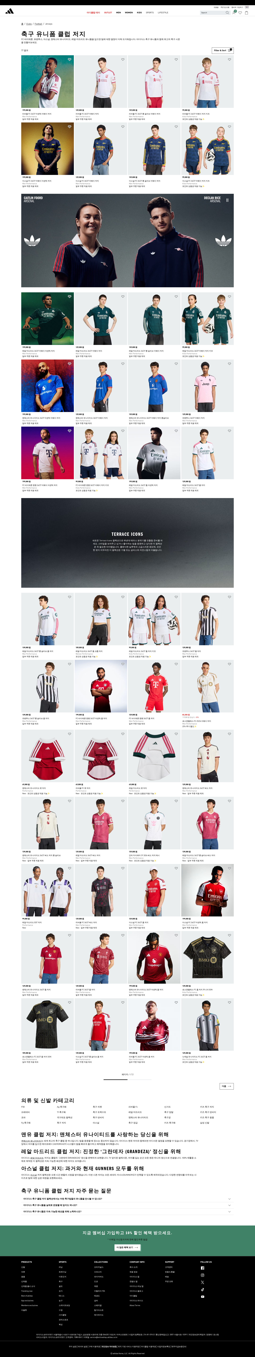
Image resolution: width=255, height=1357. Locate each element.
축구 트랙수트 (99, 1112)
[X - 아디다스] (217, 1282)
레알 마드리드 (135, 1112)
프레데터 (25, 1112)
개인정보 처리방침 (109, 1347)
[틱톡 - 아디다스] (217, 1290)
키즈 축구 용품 (207, 1118)
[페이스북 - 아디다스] (217, 1268)
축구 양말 (168, 1112)
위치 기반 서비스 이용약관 (129, 1347)
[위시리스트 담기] (69, 60)
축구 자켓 (97, 1107)
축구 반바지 (98, 1118)
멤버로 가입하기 (237, 7)
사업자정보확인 (163, 1347)
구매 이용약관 (94, 1347)
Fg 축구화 (26, 1123)
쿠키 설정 (73, 1347)
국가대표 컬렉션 (64, 1118)
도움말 (216, 7)
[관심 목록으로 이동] (240, 13)
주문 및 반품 (225, 7)
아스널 (96, 1123)
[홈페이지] (9, 11)
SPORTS (150, 13)
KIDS (139, 13)
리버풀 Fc (133, 1107)
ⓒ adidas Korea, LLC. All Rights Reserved (127, 1353)
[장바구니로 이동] (246, 13)
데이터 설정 (83, 1347)
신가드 (167, 1107)
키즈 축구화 (169, 1123)
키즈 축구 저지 (207, 1107)
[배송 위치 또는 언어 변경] (247, 7)
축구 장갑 (133, 1123)
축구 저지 (61, 1123)
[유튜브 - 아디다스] (217, 1297)
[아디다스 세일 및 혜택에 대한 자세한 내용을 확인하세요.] (127, 2)
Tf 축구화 (61, 1112)
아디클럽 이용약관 (148, 1347)
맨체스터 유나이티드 (138, 1118)
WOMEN (129, 13)
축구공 (167, 1118)
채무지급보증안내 (178, 1347)
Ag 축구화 (61, 1107)
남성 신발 (204, 1123)
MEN (118, 13)
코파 (23, 1118)
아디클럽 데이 (93, 13)
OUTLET (108, 13)
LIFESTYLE (163, 13)
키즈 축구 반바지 (208, 1112)
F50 (23, 1107)
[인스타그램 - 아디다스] (217, 1275)
